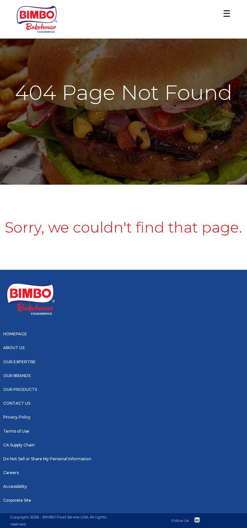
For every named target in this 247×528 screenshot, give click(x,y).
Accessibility (15, 486)
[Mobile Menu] (225, 19)
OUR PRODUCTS (20, 389)
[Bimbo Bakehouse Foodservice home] (37, 19)
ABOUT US (13, 347)
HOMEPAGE (15, 333)
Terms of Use (16, 431)
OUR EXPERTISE (19, 361)
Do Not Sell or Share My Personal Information (47, 458)
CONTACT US (16, 403)
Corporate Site (17, 500)
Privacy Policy (17, 417)
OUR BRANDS (17, 375)
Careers (11, 472)
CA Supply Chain (19, 445)
